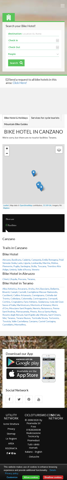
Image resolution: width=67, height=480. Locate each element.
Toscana (42, 266)
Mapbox (6, 208)
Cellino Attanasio (22, 295)
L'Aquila (13, 279)
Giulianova (43, 301)
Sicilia (34, 266)
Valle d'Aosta (24, 269)
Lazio (20, 263)
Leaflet (6, 205)
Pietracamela (22, 311)
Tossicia (6, 321)
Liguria (27, 263)
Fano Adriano (30, 301)
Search (14, 62)
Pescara (22, 279)
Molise (54, 263)
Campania (36, 259)
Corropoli (52, 298)
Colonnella (26, 298)
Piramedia (32, 440)
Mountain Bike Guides (16, 124)
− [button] (7, 153)
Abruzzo (6, 259)
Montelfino (20, 324)
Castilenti (7, 295)
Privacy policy (11, 473)
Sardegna (25, 266)
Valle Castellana (20, 321)
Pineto (33, 311)
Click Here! (20, 83)
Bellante (54, 288)
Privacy (11, 428)
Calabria (26, 259)
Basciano (44, 288)
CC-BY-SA (47, 205)
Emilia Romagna (50, 259)
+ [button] (7, 148)
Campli (14, 292)
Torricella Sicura (40, 318)
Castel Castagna (47, 321)
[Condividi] (7, 453)
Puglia (16, 266)
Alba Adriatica (9, 288)
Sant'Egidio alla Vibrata (35, 314)
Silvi (4, 318)
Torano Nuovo (23, 318)
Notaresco (46, 308)
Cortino (6, 301)
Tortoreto (54, 318)
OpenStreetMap (26, 205)
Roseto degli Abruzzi (12, 314)
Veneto (35, 269)
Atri (37, 288)
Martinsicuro (23, 305)
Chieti (5, 279)
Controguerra (40, 298)
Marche (46, 263)
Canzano (33, 321)
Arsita (31, 288)
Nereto (36, 308)
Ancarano (22, 288)
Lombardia (36, 263)
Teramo (31, 279)
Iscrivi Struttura (11, 423)
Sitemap (11, 433)
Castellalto (7, 324)
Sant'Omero (54, 314)
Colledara (15, 298)
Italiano (29, 451)
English (38, 451)
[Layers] (59, 149)
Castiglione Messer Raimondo (42, 292)
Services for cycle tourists (45, 117)
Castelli (22, 292)
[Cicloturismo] (9, 399)
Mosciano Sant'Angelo (20, 308)
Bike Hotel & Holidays (16, 117)
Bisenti (6, 292)
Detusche (34, 456)
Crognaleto (17, 301)
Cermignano (38, 295)
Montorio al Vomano (41, 305)
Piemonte (7, 266)
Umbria (13, 269)
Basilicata (16, 259)
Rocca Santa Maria (47, 311)
